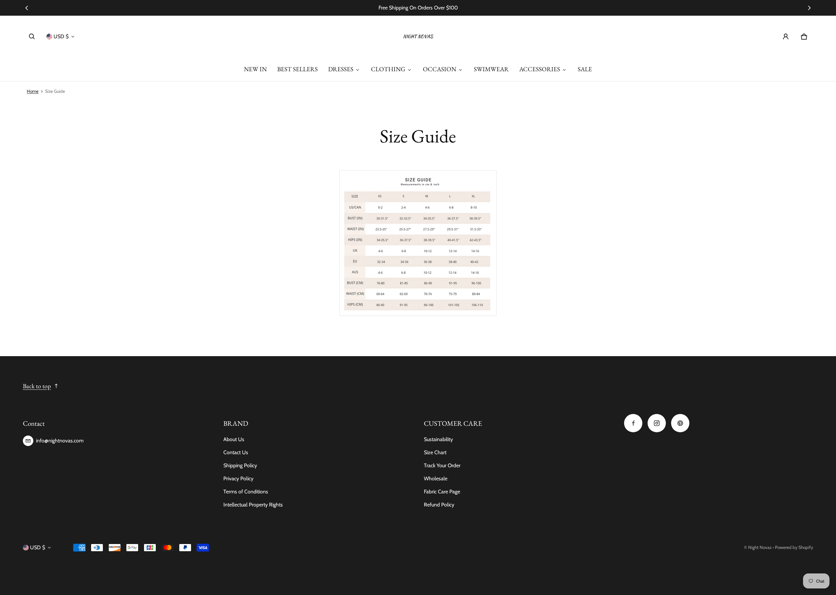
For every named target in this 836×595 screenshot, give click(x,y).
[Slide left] (26, 8)
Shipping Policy (240, 465)
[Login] (786, 36)
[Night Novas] (418, 36)
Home (33, 91)
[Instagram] (657, 423)
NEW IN (255, 69)
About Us (233, 439)
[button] (32, 36)
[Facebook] (633, 423)
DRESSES (340, 69)
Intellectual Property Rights (253, 505)
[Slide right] (809, 8)
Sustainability (438, 439)
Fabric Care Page (442, 491)
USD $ (61, 36)
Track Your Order (442, 465)
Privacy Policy (238, 478)
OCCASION (439, 69)
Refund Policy (439, 505)
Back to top (37, 386)
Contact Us (235, 452)
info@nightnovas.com (60, 441)
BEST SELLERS (297, 69)
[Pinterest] (680, 423)
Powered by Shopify (794, 547)
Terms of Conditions (245, 491)
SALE (585, 69)
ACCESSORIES (539, 69)
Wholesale (435, 478)
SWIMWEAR (491, 69)
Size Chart (435, 452)
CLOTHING (388, 69)
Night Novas (760, 547)
